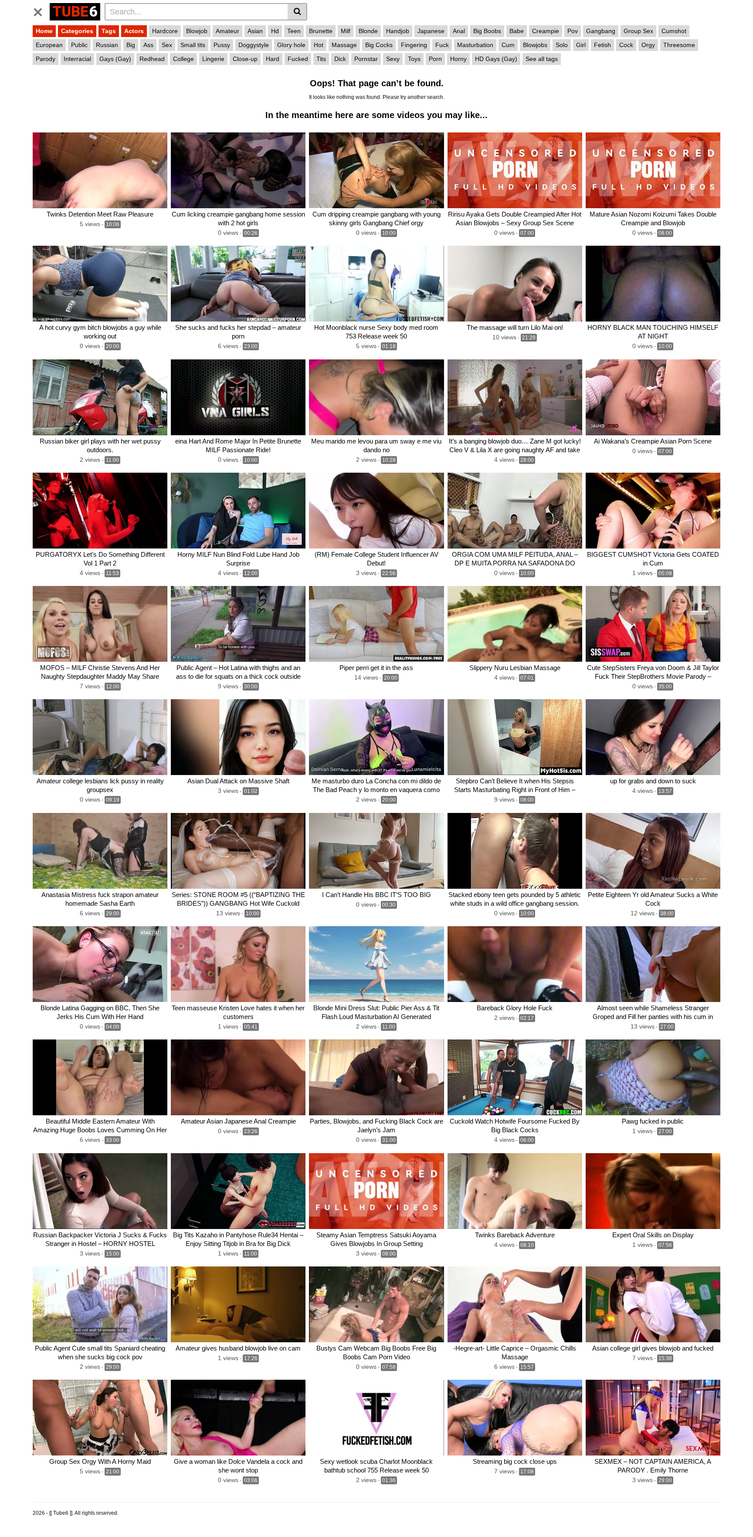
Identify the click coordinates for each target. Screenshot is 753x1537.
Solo (562, 44)
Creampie (545, 30)
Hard (272, 58)
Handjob (397, 30)
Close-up (245, 58)
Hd (275, 30)
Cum (508, 44)
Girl (581, 44)
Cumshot (673, 30)
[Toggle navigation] (41, 10)
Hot (318, 44)
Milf (345, 30)
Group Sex (638, 30)
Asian (255, 30)
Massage (344, 44)
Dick (340, 58)
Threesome (679, 44)
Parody (45, 58)
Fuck (442, 44)
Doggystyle (253, 44)
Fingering (414, 44)
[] (297, 11)
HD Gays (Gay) (496, 58)
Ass (148, 44)
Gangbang (600, 30)
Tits (321, 58)
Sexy (393, 58)
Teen (294, 30)
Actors (134, 30)
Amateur (227, 30)
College (183, 58)
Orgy (648, 44)
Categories (77, 30)
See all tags (542, 58)
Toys (414, 58)
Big (130, 44)
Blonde (368, 30)
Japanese (430, 30)
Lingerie (213, 58)
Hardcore (165, 30)
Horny (458, 58)
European (49, 44)
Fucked (298, 58)
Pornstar (366, 58)
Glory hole (291, 44)
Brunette (320, 30)
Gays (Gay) (115, 58)
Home (44, 30)
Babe (516, 30)
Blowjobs (535, 44)
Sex (167, 44)
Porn (435, 58)
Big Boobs (487, 30)
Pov (572, 30)
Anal (459, 30)
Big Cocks (379, 44)
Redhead (152, 58)
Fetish (602, 44)
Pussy (222, 44)
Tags (109, 30)
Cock (626, 44)
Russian (107, 44)
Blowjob (196, 30)
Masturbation (475, 44)
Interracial (77, 58)
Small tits (192, 44)
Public (79, 44)
